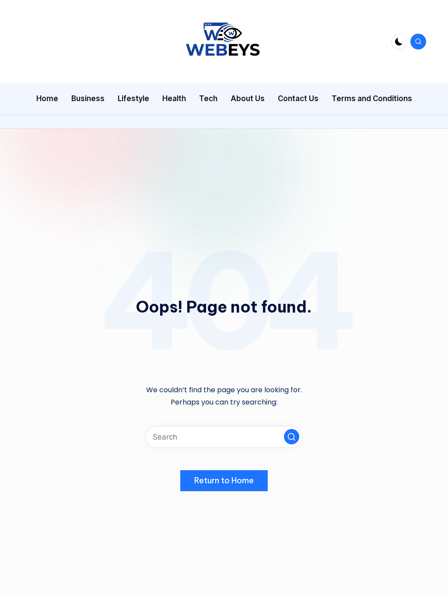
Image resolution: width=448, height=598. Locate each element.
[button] (291, 436)
